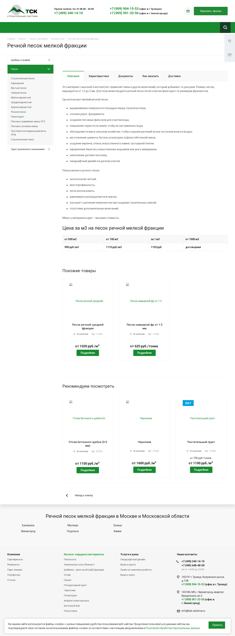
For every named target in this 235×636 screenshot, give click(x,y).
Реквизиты (13, 564)
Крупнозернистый (21, 107)
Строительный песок (23, 78)
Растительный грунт (201, 442)
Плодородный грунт (75, 585)
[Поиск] (225, 27)
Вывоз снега (127, 574)
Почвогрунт (70, 595)
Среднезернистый (21, 102)
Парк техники (14, 569)
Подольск (73, 531)
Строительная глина (22, 139)
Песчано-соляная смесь (24, 126)
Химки (117, 531)
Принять (217, 624)
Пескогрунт (17, 116)
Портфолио (13, 574)
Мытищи (73, 525)
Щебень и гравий (20, 60)
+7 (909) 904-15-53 (124, 8)
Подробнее (88, 352)
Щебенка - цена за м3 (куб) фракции (84, 569)
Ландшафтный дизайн (132, 559)
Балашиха (28, 525)
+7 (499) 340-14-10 (68, 13)
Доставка (174, 76)
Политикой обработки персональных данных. (173, 628)
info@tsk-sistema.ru (193, 610)
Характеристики (99, 76)
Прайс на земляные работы (136, 569)
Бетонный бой (72, 605)
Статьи (11, 580)
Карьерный (17, 83)
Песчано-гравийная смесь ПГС (28, 121)
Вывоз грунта (128, 564)
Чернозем (144, 442)
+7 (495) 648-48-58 (193, 565)
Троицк (117, 525)
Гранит (68, 580)
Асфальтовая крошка (76, 600)
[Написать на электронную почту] (188, 11)
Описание (73, 76)
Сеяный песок (19, 92)
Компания (13, 554)
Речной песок (18, 112)
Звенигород (28, 531)
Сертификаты (15, 559)
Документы (125, 76)
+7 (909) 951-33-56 (124, 13)
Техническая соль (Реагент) (79, 564)
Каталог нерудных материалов (84, 554)
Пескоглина (70, 611)
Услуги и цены (129, 554)
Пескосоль (70, 559)
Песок (14, 69)
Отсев (67, 574)
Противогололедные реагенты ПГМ (28, 133)
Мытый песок (18, 88)
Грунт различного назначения (27, 149)
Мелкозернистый (21, 97)
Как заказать (150, 76)
